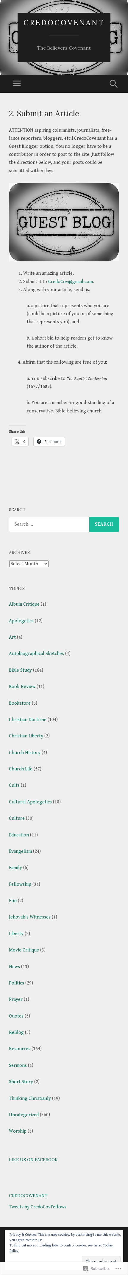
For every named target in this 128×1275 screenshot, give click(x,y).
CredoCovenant (64, 22)
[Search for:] (64, 524)
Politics (16, 983)
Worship (17, 1131)
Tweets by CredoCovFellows (37, 1207)
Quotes (16, 1016)
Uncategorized (24, 1115)
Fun (13, 901)
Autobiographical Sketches (36, 654)
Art (12, 637)
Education (19, 835)
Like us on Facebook (33, 1159)
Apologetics (21, 621)
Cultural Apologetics (30, 802)
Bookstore (20, 703)
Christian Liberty (26, 736)
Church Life (20, 769)
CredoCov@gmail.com (70, 282)
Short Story (21, 1082)
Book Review (22, 687)
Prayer (16, 999)
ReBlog (16, 1032)
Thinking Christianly (30, 1098)
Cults (14, 785)
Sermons (18, 1065)
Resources (19, 1049)
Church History (24, 753)
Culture (17, 818)
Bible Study (20, 670)
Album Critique (24, 604)
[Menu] (17, 84)
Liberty (16, 934)
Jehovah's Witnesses (30, 917)
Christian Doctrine (27, 720)
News (14, 967)
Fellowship (20, 884)
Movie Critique (24, 950)
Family (15, 868)
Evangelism (20, 851)
